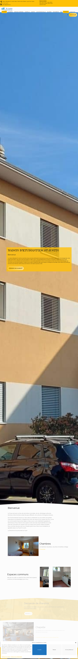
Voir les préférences (69, 649)
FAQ (61, 11)
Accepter (39, 649)
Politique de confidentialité (16, 656)
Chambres (10, 11)
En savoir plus (42, 549)
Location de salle (41, 11)
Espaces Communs (18, 11)
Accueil (4, 11)
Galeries (49, 11)
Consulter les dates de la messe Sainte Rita (51, 637)
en (64, 14)
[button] (75, 642)
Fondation (72, 11)
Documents (56, 11)
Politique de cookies (6, 656)
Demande (27, 609)
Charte (33, 11)
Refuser (54, 649)
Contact (66, 11)
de (66, 14)
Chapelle (27, 11)
